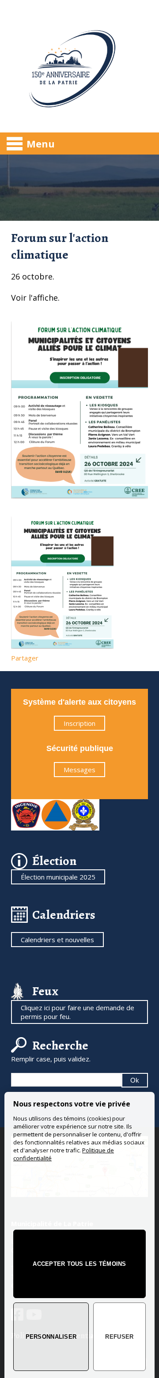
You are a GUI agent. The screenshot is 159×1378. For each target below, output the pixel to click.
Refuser (119, 1336)
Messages (79, 769)
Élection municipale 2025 (58, 876)
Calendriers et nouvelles (57, 939)
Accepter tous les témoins (79, 1264)
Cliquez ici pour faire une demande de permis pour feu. (77, 1012)
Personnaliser (51, 1336)
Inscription (79, 723)
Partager (24, 657)
